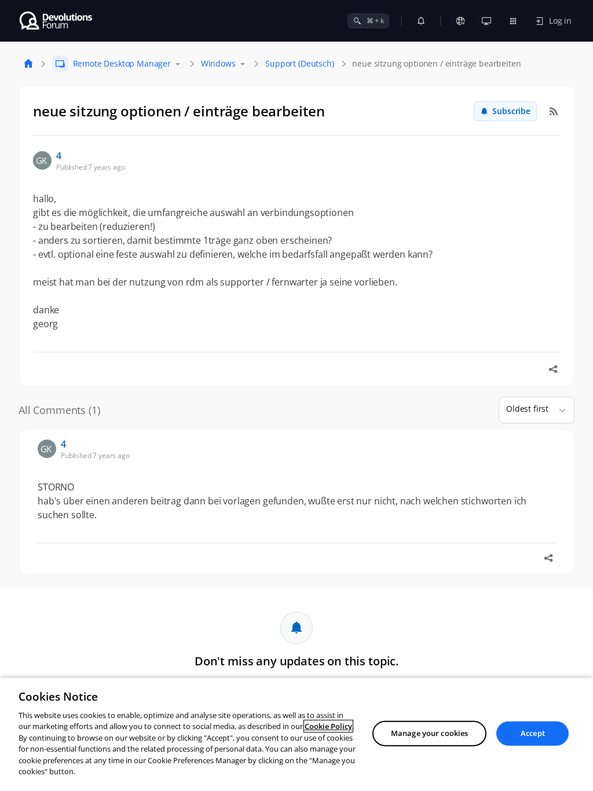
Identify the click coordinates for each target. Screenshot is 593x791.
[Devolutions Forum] (56, 20)
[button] (557, 410)
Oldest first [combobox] (527, 408)
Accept (533, 733)
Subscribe (511, 110)
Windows (218, 63)
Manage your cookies (429, 733)
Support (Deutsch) (299, 63)
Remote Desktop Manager (122, 63)
